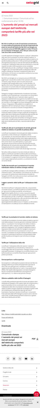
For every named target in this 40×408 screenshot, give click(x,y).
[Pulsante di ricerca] (8, 2)
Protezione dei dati (7, 395)
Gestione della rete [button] (8, 368)
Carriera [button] (5, 381)
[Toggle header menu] (3, 3)
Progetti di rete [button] (7, 372)
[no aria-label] (8, 358)
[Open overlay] (36, 394)
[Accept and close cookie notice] (37, 402)
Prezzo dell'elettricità (7, 317)
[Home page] (32, 3)
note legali (26, 405)
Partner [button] (5, 389)
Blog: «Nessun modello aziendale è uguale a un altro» (17, 314)
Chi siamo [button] (6, 376)
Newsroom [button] (6, 385)
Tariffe (3, 321)
